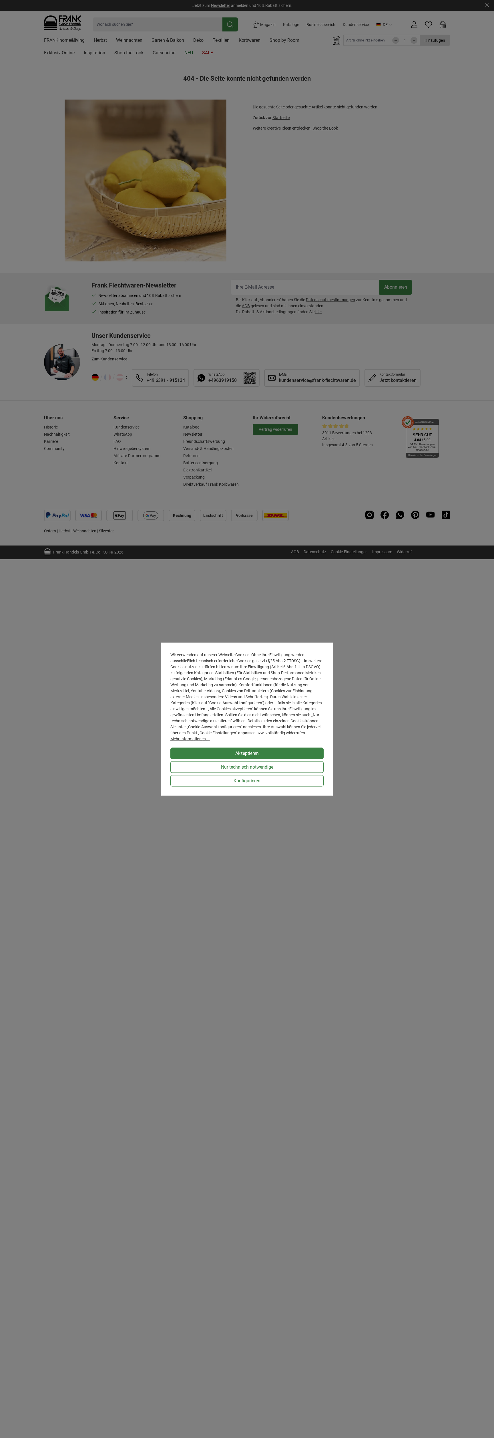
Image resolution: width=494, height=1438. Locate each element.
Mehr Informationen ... (190, 738)
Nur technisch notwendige (247, 766)
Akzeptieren (247, 753)
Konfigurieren (247, 780)
